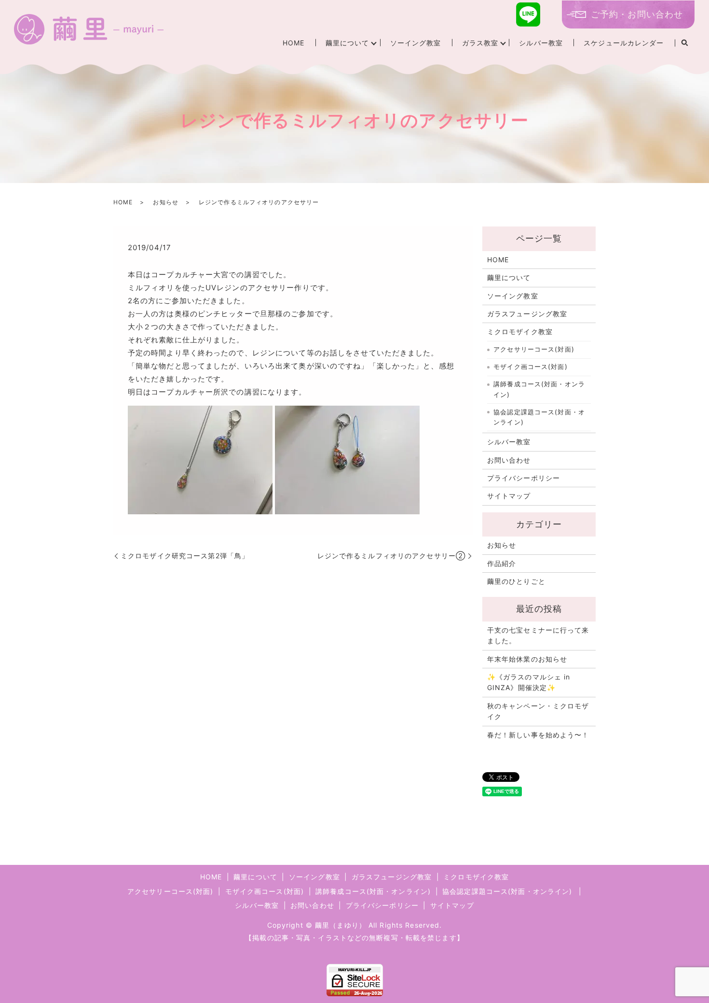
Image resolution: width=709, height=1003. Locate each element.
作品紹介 (501, 563)
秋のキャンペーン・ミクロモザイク (538, 711)
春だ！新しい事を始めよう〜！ (538, 735)
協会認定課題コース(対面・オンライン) (539, 417)
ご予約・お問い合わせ (637, 14)
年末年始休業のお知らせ (527, 659)
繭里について (347, 43)
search (685, 43)
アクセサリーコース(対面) (533, 349)
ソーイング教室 (415, 43)
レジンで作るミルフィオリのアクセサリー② (391, 555)
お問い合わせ (509, 460)
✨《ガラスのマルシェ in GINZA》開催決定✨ (529, 682)
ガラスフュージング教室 (527, 314)
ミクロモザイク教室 (520, 331)
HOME (293, 43)
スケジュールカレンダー (624, 43)
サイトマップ (509, 496)
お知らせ (165, 202)
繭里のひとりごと (516, 581)
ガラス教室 (480, 43)
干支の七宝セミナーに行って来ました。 (538, 635)
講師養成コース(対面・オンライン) (539, 389)
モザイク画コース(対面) (530, 366)
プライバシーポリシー (523, 478)
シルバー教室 (541, 43)
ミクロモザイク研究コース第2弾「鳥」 (185, 555)
